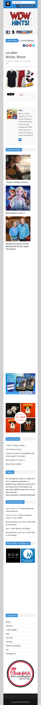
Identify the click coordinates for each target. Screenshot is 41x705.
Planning (9, 642)
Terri (7, 528)
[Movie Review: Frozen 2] (19, 198)
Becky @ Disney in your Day (15, 522)
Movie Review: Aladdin (13, 464)
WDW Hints (26, 702)
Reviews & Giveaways (13, 646)
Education (9, 626)
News (7, 634)
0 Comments (27, 61)
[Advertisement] (20, 589)
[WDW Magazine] (13, 562)
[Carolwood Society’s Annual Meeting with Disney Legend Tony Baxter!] (19, 228)
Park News (9, 638)
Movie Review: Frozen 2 (15, 213)
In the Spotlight (11, 630)
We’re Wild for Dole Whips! (21, 528)
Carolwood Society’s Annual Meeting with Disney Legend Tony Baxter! (17, 246)
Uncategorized (11, 654)
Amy (18, 61)
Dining (8, 622)
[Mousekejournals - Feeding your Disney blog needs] (28, 562)
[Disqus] (20, 282)
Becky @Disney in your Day (15, 532)
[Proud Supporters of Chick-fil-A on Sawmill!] (20, 687)
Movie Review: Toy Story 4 (15, 460)
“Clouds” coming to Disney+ (17, 182)
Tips (7, 650)
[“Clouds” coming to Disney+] (19, 167)
